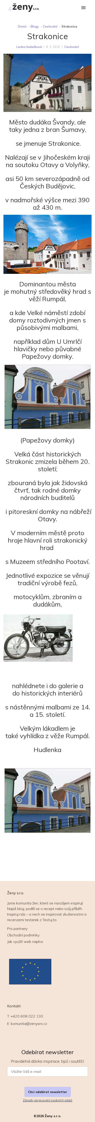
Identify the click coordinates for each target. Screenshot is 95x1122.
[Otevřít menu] (83, 8)
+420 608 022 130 (27, 1016)
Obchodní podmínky (23, 935)
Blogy (35, 26)
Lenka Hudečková (29, 47)
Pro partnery (17, 928)
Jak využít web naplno (25, 941)
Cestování (50, 26)
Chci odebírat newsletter (47, 1092)
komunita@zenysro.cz (29, 1023)
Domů (22, 26)
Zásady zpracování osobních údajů (47, 1100)
